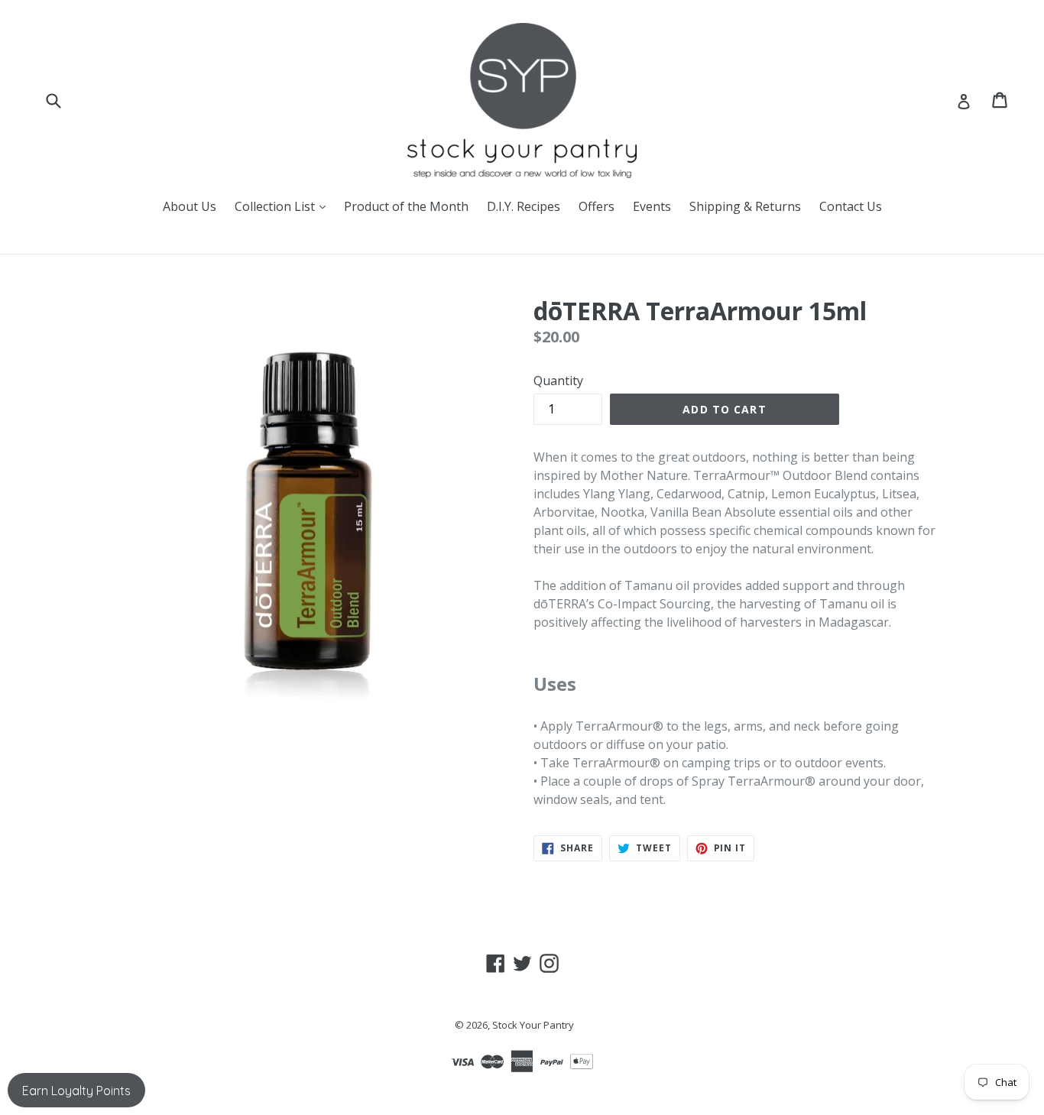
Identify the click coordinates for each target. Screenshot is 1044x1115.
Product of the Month (406, 206)
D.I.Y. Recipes (523, 206)
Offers (596, 206)
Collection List (284, 206)
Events (652, 206)
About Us (189, 206)
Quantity (558, 380)
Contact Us (850, 206)
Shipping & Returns (745, 206)
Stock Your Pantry (533, 1025)
